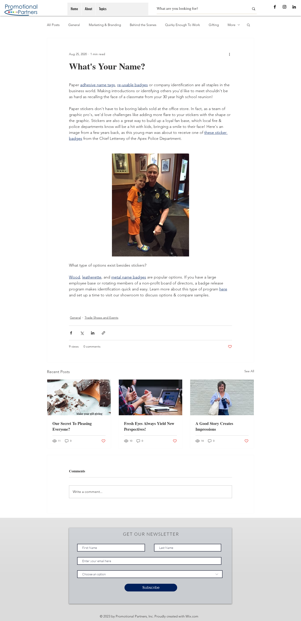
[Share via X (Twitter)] (82, 333)
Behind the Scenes (143, 25)
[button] (248, 24)
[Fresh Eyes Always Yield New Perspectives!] (150, 397)
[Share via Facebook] (71, 333)
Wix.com (192, 616)
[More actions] (229, 54)
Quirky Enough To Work (182, 25)
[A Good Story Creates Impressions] (222, 397)
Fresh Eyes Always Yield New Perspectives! (149, 426)
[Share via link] (103, 333)
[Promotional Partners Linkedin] (294, 6)
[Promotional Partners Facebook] (274, 6)
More (231, 25)
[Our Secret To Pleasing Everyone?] (79, 397)
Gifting (214, 25)
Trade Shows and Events (101, 318)
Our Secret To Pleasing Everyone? (72, 426)
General (74, 25)
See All (249, 371)
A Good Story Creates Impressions (214, 426)
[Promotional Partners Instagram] (284, 6)
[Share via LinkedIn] (93, 333)
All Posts (53, 25)
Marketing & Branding (105, 25)
